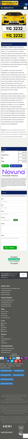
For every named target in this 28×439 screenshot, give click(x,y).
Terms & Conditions (18, 363)
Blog (3, 325)
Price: (3, 152)
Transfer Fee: (5, 155)
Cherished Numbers (5, 294)
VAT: (2, 158)
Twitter (4, 329)
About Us (3, 341)
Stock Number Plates (6, 306)
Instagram (4, 331)
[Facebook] (8, 361)
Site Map (18, 365)
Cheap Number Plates (6, 290)
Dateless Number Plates (6, 383)
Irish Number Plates (18, 370)
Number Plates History (6, 350)
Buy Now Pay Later (5, 317)
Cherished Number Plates (7, 379)
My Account (9, 363)
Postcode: (3, 217)
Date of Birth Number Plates (7, 300)
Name (2, 198)
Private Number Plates (6, 370)
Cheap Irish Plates (5, 292)
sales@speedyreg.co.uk (14, 355)
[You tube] (16, 361)
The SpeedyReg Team (6, 339)
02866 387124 (14, 354)
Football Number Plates (6, 302)
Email (2, 205)
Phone (2, 211)
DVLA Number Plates (6, 375)
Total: (2, 161)
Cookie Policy (11, 365)
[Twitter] (12, 361)
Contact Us (2, 363)
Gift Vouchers (4, 315)
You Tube (4, 323)
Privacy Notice (3, 365)
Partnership (4, 313)
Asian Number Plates (6, 304)
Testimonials (4, 343)
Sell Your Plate (4, 311)
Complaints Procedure (5, 367)
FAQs (2, 336)
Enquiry (2, 235)
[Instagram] (20, 361)
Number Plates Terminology (7, 348)
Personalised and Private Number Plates (10, 288)
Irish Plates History (5, 352)
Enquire (11, 247)
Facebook (4, 327)
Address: (3, 223)
